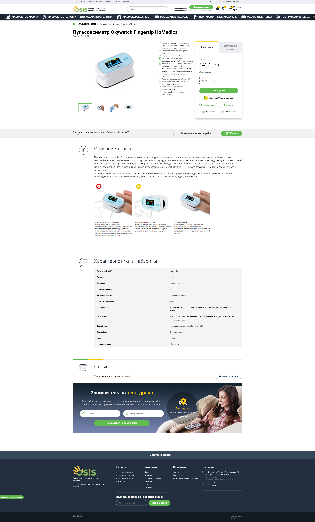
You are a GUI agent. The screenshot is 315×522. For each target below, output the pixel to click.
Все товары (121, 481)
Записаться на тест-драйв (11, 497)
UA (211, 2)
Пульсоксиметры (87, 24)
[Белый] (211, 81)
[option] (22, 17)
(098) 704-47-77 (212, 485)
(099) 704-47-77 (212, 483)
